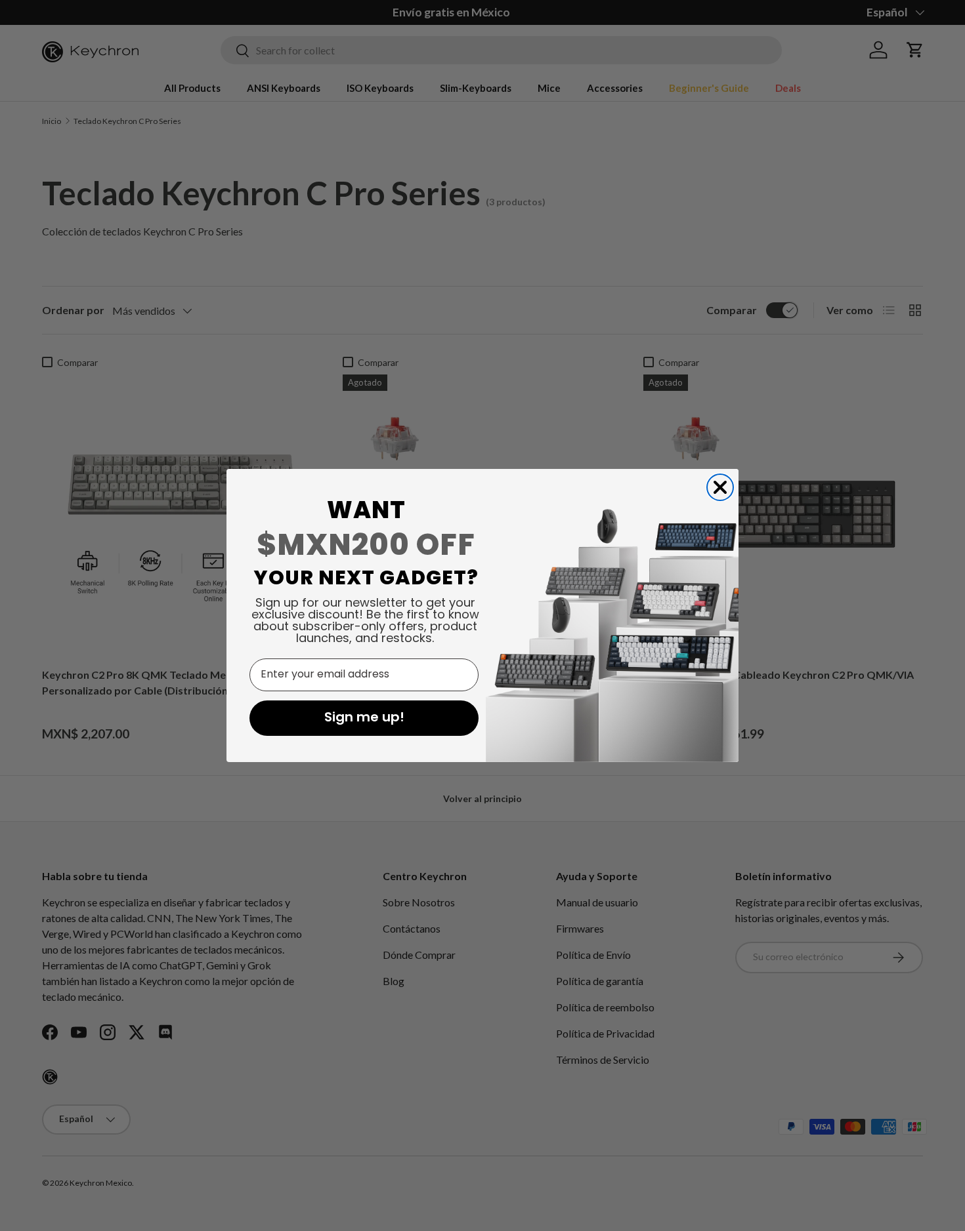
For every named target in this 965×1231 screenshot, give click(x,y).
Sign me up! (364, 718)
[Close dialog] (720, 487)
